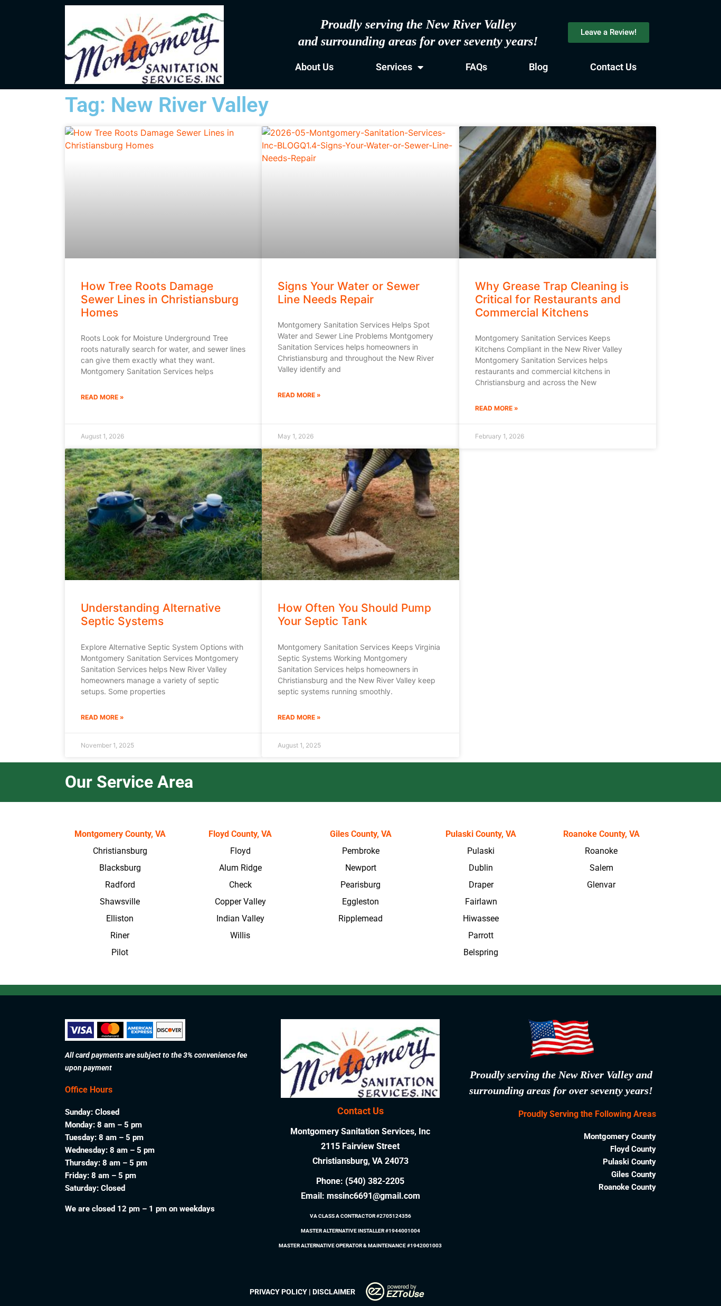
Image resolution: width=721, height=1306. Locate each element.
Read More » (102, 397)
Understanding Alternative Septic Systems (151, 614)
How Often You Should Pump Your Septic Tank (354, 614)
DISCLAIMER (333, 1292)
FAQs (476, 66)
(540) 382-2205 (374, 1181)
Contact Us (613, 66)
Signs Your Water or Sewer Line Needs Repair (349, 292)
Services (394, 66)
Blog (538, 66)
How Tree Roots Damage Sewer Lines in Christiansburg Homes (160, 299)
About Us (314, 66)
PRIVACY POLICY (278, 1292)
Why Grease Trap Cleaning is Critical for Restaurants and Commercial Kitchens (552, 299)
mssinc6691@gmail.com (373, 1196)
